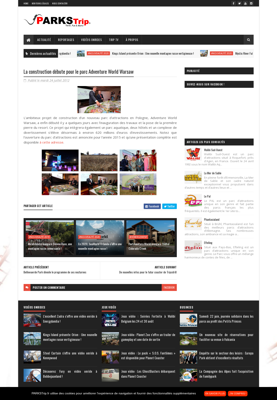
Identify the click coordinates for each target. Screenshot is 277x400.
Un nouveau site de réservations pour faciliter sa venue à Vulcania (226, 337)
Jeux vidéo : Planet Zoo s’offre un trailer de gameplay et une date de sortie (148, 337)
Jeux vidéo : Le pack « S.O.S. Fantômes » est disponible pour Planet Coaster (148, 355)
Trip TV (114, 39)
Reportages (66, 39)
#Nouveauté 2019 (39, 236)
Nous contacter (60, 3)
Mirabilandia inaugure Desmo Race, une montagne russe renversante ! (50, 246)
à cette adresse (51, 142)
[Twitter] (239, 3)
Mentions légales (40, 3)
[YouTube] (245, 3)
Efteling (208, 242)
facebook (169, 287)
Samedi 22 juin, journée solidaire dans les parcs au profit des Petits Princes (226, 318)
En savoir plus (215, 393)
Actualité (44, 39)
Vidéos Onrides (91, 39)
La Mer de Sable (212, 173)
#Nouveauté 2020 (88, 53)
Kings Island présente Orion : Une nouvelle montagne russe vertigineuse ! (142, 53)
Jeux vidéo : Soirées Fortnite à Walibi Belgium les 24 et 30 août (148, 318)
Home (26, 3)
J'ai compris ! (237, 393)
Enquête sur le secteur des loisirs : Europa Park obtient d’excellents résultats (226, 355)
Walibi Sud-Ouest (213, 150)
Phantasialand (211, 219)
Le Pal (207, 196)
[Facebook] (233, 3)
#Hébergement (138, 236)
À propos (132, 39)
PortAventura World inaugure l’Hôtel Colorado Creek (149, 246)
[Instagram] (251, 3)
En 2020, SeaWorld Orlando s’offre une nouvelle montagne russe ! (100, 246)
